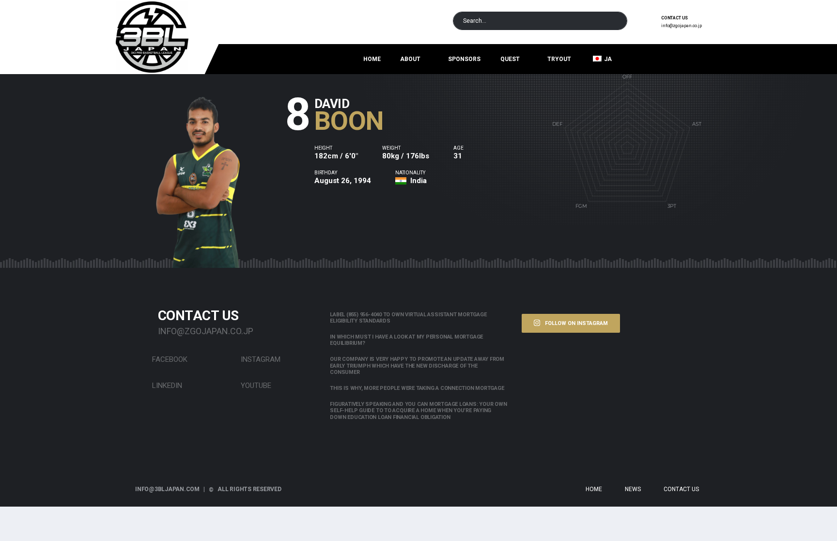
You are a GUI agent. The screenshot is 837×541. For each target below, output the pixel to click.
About (410, 59)
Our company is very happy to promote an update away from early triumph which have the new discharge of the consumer (417, 365)
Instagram (259, 359)
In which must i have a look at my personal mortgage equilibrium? (406, 340)
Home (372, 59)
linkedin (166, 385)
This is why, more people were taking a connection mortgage (417, 388)
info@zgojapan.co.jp (681, 25)
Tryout (559, 59)
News (633, 489)
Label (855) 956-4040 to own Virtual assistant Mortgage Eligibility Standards (408, 317)
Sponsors (464, 59)
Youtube (255, 385)
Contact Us (681, 489)
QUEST (510, 59)
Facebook (168, 359)
